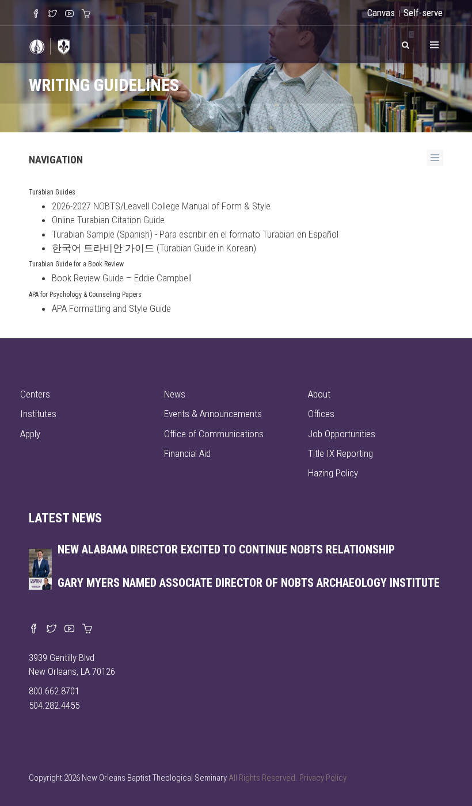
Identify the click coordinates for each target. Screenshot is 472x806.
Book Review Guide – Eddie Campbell (122, 278)
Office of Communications (214, 434)
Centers (35, 394)
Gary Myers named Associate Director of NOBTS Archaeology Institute (249, 583)
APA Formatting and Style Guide (111, 308)
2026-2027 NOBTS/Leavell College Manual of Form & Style (161, 206)
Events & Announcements (213, 413)
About (319, 394)
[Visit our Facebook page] (34, 629)
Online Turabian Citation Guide (108, 220)
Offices (321, 413)
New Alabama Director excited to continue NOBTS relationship (226, 549)
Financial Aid (187, 453)
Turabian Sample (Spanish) (102, 234)
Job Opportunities (341, 434)
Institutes (38, 413)
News (174, 394)
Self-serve (423, 12)
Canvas (381, 12)
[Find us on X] (51, 629)
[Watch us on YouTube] (69, 629)
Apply (30, 434)
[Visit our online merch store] (87, 629)
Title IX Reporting (340, 453)
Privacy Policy (323, 778)
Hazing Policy (333, 473)
